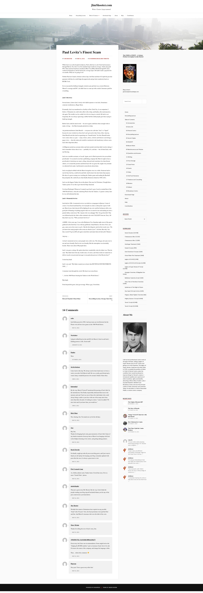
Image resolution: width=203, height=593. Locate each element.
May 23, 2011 (75, 420)
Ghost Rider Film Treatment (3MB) (134, 255)
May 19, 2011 (75, 442)
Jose (72, 428)
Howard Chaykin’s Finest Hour (71, 299)
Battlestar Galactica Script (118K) (134, 278)
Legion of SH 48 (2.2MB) (131, 259)
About (116, 15)
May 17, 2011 (75, 461)
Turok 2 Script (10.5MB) (131, 306)
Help (122, 15)
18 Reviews (129, 183)
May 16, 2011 (75, 478)
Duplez (73, 352)
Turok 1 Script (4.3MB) (131, 302)
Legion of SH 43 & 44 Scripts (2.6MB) (135, 263)
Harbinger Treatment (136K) (132, 244)
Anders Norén (113, 587)
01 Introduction (130, 123)
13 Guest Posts (130, 164)
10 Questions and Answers (133, 153)
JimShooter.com (101, 5)
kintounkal (74, 386)
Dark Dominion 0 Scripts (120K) (133, 251)
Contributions (130, 15)
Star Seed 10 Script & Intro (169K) (134, 291)
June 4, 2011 (75, 379)
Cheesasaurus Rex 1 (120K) (132, 240)
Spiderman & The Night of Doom (134, 287)
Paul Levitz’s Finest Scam (81, 52)
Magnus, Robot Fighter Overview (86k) (135, 294)
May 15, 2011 (81, 58)
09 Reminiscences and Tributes (99, 58)
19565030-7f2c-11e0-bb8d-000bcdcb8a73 (83, 540)
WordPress (96, 587)
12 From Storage (130, 160)
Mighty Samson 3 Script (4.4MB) (134, 298)
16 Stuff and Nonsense (132, 175)
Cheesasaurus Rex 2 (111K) (132, 236)
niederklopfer (75, 486)
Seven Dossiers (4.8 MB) (131, 233)
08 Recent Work (130, 145)
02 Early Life (129, 126)
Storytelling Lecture (81, 15)
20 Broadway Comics (132, 191)
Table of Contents (93, 15)
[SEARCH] (144, 101)
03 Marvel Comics (131, 130)
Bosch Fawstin (75, 450)
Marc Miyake (75, 525)
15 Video (128, 172)
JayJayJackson (75, 367)
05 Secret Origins (131, 138)
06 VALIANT (129, 142)
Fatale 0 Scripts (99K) (131, 248)
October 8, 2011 (76, 359)
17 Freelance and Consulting (134, 179)
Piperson (73, 564)
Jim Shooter (68, 58)
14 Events (129, 168)
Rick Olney (74, 413)
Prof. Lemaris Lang (77, 469)
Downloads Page (107, 15)
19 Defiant (129, 187)
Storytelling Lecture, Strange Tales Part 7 (100, 299)
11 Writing (129, 157)
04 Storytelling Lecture (132, 134)
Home (70, 15)
